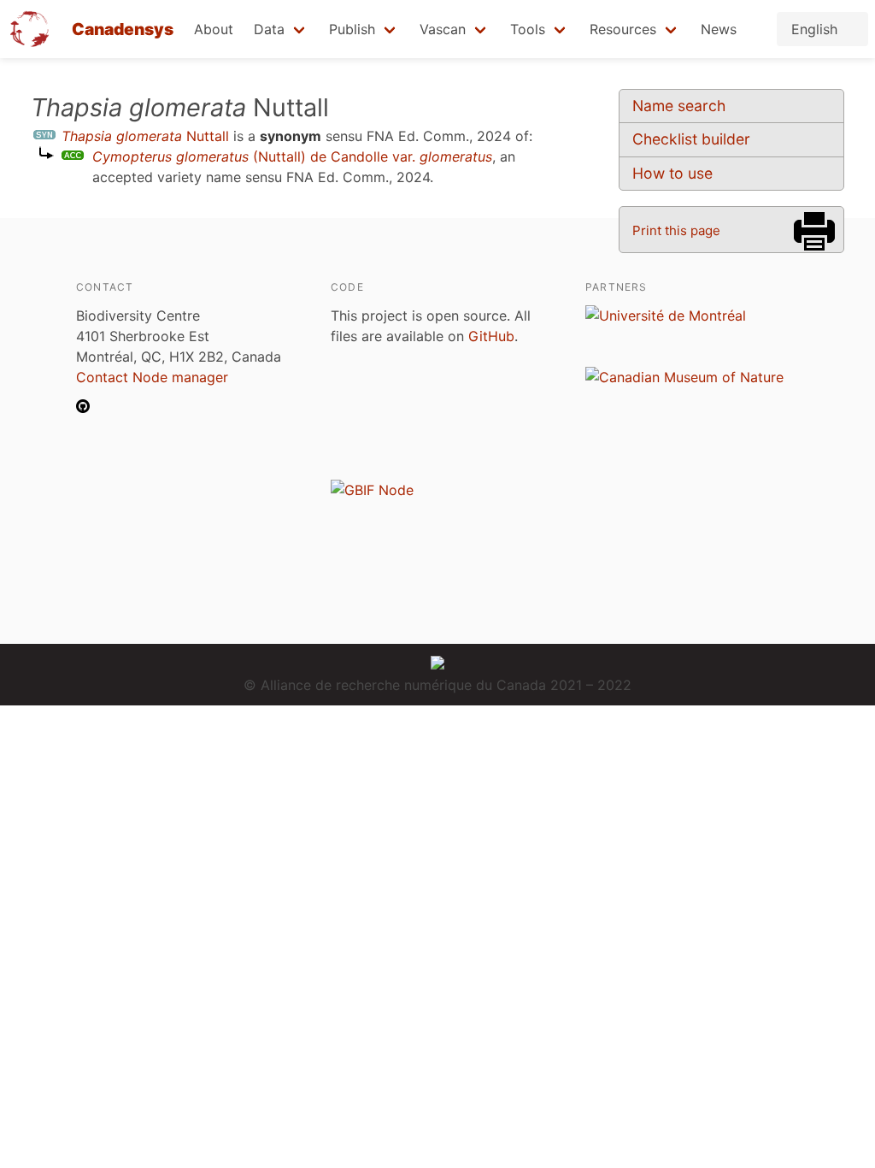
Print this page (676, 230)
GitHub (491, 336)
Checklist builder (691, 139)
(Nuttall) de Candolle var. (292, 156)
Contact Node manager (152, 377)
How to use (672, 173)
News (719, 29)
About (213, 29)
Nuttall (145, 136)
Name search (678, 106)
